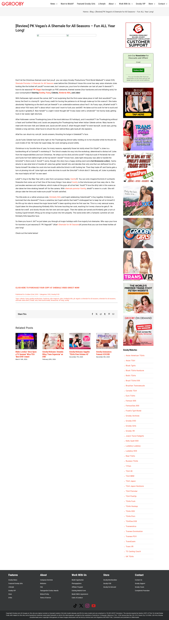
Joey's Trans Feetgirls (135, 436)
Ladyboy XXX (131, 451)
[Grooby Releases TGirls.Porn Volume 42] (107, 334)
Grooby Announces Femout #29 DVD (77, 353)
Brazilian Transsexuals (135, 386)
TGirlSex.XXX (131, 521)
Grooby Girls (131, 426)
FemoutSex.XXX (132, 406)
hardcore (46, 298)
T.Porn (128, 466)
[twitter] (81, 606)
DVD (49, 294)
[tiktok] (75, 606)
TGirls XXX (130, 511)
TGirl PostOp (131, 496)
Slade (32, 300)
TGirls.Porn (130, 516)
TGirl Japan (131, 481)
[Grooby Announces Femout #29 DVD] (80, 334)
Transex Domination (134, 531)
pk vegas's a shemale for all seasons (85, 298)
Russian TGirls (132, 461)
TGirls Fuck (130, 501)
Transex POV (131, 536)
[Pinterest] (109, 314)
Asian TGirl (130, 360)
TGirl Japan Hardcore (135, 486)
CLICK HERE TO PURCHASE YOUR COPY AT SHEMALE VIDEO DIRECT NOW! (47, 288)
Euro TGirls (130, 396)
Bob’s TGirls (131, 375)
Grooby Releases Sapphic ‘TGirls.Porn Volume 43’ (52, 353)
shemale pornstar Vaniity (75, 188)
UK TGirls (130, 556)
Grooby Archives (132, 416)
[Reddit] (101, 314)
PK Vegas (37, 90)
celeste (22, 298)
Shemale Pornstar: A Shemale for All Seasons (35, 83)
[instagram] (87, 606)
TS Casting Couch (133, 551)
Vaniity (42, 93)
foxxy (27, 298)
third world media (44, 300)
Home (85, 12)
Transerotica (131, 526)
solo (36, 300)
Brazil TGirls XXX (133, 381)
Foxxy (48, 93)
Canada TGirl (131, 391)
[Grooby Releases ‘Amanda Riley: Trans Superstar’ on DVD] (26, 334)
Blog (92, 12)
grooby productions (36, 298)
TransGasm (130, 541)
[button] (17, 346)
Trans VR (129, 546)
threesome (54, 300)
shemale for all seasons (107, 298)
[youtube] (94, 606)
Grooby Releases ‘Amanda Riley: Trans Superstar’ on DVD (26, 354)
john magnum (54, 298)
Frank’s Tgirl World (133, 411)
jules (61, 298)
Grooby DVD (55, 294)
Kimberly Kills (64, 93)
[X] (97, 314)
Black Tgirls (131, 366)
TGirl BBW (130, 476)
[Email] (113, 314)
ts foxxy (61, 300)
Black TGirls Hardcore (135, 370)
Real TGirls (130, 456)
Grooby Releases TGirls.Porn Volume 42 (105, 353)
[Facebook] (92, 314)
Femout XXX (131, 401)
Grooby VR (130, 431)
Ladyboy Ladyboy (133, 446)
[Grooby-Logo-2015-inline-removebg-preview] (13, 3)
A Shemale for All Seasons (68, 225)
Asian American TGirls (135, 355)
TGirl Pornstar (131, 491)
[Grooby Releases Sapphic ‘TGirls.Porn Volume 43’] (53, 334)
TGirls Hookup (132, 506)
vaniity (67, 300)
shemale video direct (23, 300)
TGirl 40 (129, 471)
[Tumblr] (105, 314)
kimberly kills (68, 298)
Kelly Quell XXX (132, 441)
